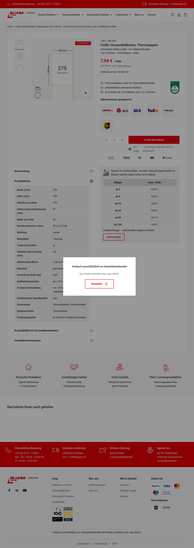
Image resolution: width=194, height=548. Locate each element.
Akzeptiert (96, 283)
